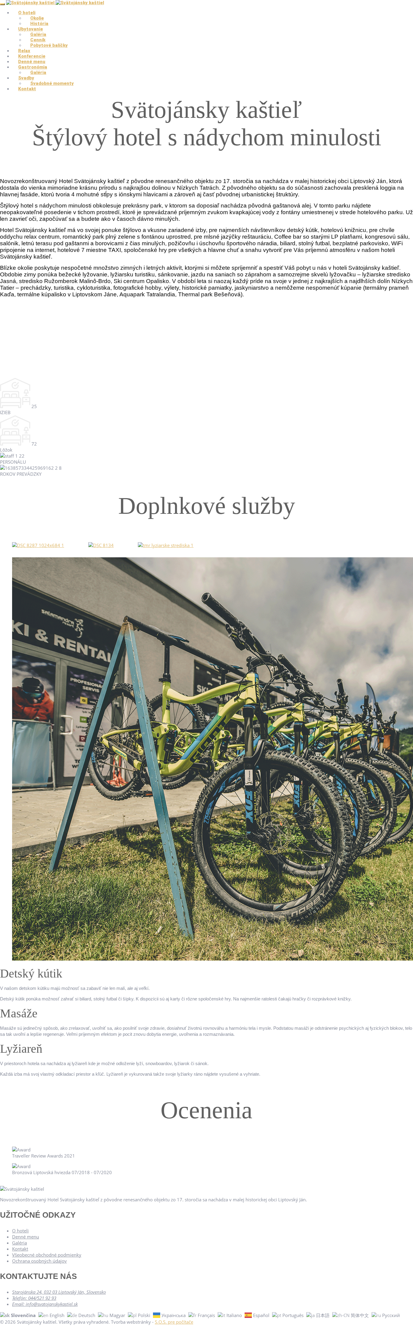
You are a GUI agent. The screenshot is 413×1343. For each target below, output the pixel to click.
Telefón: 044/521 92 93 (34, 1298)
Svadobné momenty (52, 83)
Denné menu (25, 1237)
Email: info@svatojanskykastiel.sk (45, 1304)
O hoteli (20, 1231)
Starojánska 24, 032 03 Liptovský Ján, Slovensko (59, 1292)
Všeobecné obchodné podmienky (46, 1255)
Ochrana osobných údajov (39, 1261)
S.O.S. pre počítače (174, 1322)
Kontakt (27, 89)
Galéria (19, 1243)
